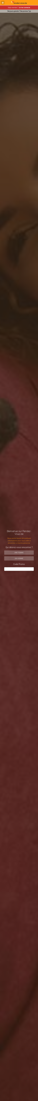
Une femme (19, 552)
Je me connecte (24, 7)
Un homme (19, 558)
